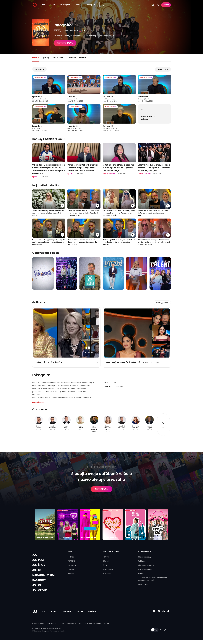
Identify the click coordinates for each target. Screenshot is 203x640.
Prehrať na (61, 43)
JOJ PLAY (38, 560)
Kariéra (141, 573)
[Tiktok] (168, 611)
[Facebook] (154, 611)
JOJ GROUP (39, 590)
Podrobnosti (58, 57)
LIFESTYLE (72, 551)
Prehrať (98, 489)
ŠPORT (105, 565)
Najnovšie (161, 69)
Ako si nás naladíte (146, 565)
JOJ (34, 555)
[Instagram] (158, 611)
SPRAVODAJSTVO (111, 551)
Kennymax (45, 631)
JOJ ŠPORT (39, 565)
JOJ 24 (78, 5)
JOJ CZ (37, 585)
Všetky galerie (162, 303)
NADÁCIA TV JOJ (43, 575)
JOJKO (36, 570)
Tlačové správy (144, 557)
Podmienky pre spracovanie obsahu (44, 623)
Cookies (61, 623)
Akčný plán (142, 584)
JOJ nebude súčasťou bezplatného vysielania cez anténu (152, 578)
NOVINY (106, 557)
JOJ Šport (90, 5)
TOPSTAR (71, 561)
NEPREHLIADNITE (146, 551)
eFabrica (63, 631)
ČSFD (56, 30)
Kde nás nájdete (145, 569)
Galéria (82, 57)
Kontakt (106, 623)
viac (111, 36)
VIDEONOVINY (108, 569)
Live (43, 5)
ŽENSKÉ (71, 557)
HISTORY (71, 573)
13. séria (38, 69)
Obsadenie (71, 57)
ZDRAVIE (71, 569)
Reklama (141, 561)
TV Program (65, 5)
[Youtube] (163, 611)
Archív (52, 5)
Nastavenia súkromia (74, 623)
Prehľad (35, 57)
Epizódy (46, 57)
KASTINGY (39, 580)
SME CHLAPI (72, 565)
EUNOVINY (107, 573)
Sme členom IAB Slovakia (93, 623)
